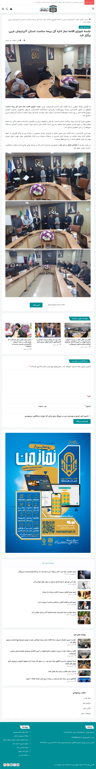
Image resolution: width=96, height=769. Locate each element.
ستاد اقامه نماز (82, 19)
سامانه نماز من (23, 755)
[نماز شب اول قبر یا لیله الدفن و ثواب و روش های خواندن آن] (84, 585)
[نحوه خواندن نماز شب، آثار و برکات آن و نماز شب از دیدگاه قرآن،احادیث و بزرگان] (84, 575)
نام (89, 396)
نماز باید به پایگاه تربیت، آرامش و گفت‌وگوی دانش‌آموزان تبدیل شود (49, 341)
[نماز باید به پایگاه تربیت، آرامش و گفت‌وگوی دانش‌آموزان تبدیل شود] (48, 330)
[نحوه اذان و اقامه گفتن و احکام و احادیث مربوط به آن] (84, 605)
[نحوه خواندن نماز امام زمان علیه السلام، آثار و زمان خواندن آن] (84, 617)
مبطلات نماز (86, 713)
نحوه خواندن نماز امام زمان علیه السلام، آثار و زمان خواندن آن (54, 612)
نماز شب (87, 698)
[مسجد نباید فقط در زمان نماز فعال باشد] (84, 673)
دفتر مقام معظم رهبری (20, 732)
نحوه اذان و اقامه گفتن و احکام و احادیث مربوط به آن (57, 602)
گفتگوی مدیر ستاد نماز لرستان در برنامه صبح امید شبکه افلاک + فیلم (51, 679)
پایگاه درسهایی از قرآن (21, 736)
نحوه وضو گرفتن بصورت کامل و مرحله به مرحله (59, 592)
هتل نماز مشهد (23, 751)
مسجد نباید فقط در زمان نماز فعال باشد (62, 671)
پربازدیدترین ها (48, 563)
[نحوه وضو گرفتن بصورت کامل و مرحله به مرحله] (84, 595)
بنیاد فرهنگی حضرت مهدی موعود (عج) (15, 740)
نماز (64, 765)
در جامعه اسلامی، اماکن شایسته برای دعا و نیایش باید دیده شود (62, 2)
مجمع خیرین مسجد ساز (20, 744)
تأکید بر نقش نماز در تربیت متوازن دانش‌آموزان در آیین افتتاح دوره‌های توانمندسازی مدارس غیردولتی (78, 342)
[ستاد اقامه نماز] (48, 8)
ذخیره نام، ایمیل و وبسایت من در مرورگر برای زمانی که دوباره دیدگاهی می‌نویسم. (56, 416)
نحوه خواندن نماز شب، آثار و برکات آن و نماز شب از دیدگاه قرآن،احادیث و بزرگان (47, 572)
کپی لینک (36, 305)
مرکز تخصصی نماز (22, 748)
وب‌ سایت (42, 406)
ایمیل (88, 406)
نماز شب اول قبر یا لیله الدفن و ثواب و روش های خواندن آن (54, 582)
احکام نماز (87, 703)
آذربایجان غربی (69, 19)
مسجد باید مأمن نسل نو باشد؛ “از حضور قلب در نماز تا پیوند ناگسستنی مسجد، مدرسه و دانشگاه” (19, 343)
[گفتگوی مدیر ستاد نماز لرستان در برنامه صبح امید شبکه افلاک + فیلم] (84, 680)
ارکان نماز (87, 708)
